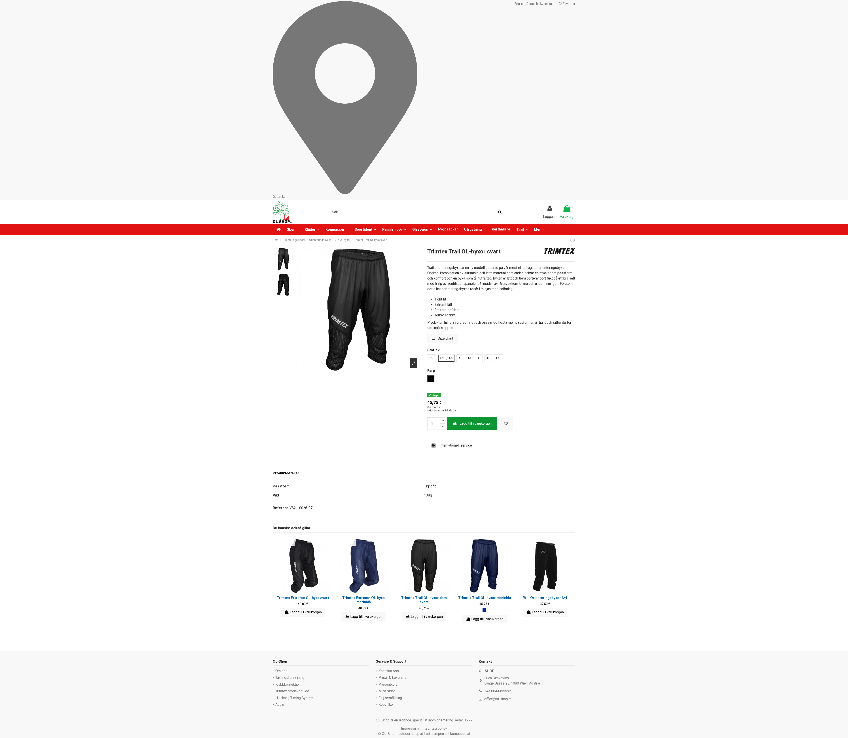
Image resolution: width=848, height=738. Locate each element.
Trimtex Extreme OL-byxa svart (303, 598)
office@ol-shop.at (497, 699)
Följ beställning (390, 698)
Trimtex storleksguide (292, 691)
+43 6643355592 (497, 691)
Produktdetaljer (286, 473)
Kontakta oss (389, 671)
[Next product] (574, 240)
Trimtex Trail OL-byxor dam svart (424, 600)
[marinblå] (484, 610)
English (519, 4)
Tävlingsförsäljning (289, 677)
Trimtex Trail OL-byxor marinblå (484, 598)
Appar (279, 704)
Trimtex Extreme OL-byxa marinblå (363, 600)
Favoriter (568, 4)
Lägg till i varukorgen (476, 423)
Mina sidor (387, 691)
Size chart (445, 338)
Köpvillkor (386, 704)
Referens (281, 508)
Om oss (281, 671)
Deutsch (532, 4)
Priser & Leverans (392, 677)
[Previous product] (571, 240)
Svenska (546, 4)
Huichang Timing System (294, 698)
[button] (539, 229)
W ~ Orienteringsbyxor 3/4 (545, 598)
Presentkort (388, 684)
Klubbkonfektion (288, 684)
